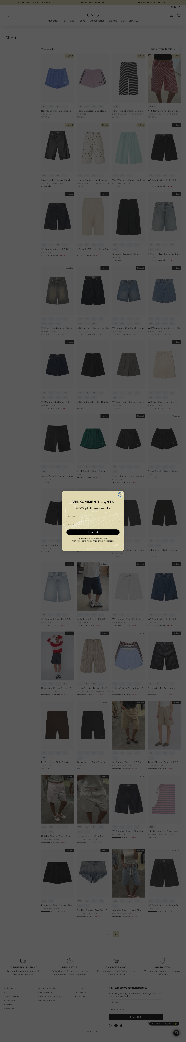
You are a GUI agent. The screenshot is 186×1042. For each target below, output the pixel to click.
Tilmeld (93, 532)
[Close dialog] (120, 494)
